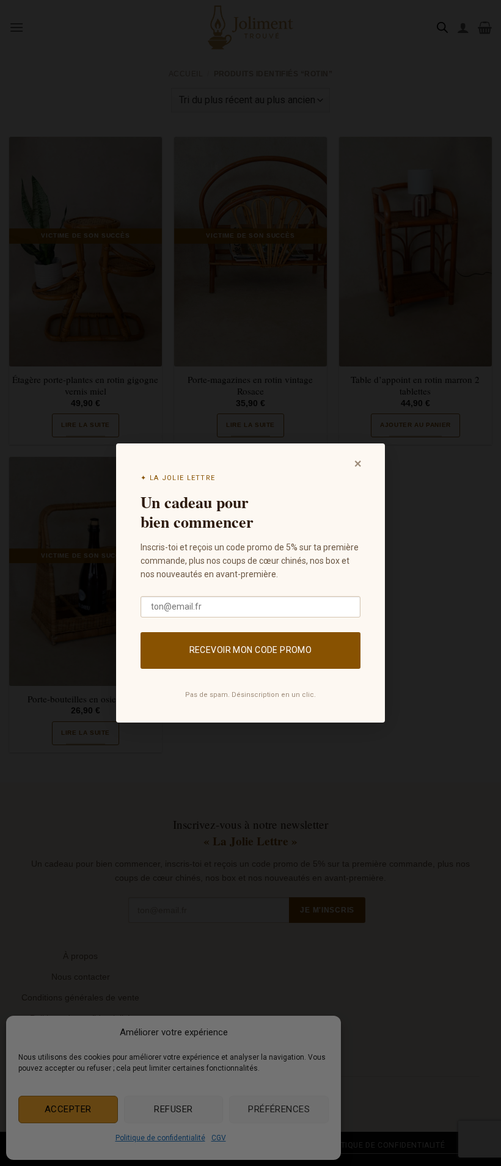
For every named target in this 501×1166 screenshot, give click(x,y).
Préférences (279, 1109)
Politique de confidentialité (160, 1138)
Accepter (68, 1109)
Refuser (173, 1109)
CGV (218, 1138)
